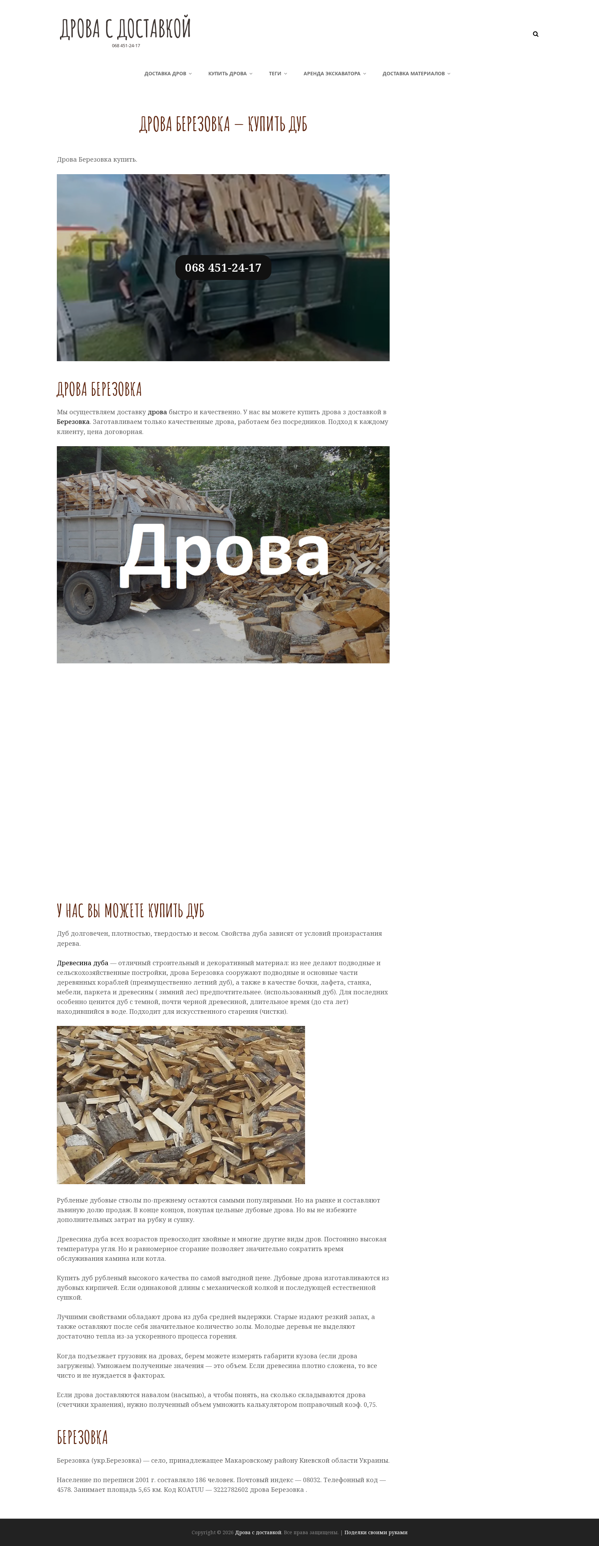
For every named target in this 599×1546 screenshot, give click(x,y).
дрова (157, 412)
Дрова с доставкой (126, 28)
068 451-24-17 (223, 267)
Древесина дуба (82, 963)
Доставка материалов (414, 73)
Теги (275, 73)
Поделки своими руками (376, 1532)
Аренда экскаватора (332, 73)
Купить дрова (227, 73)
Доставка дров (165, 73)
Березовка (73, 421)
